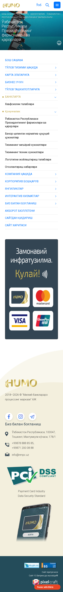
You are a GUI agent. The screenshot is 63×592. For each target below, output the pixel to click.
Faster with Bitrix (45, 586)
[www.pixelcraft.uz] (31, 582)
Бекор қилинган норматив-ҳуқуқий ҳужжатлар (27, 135)
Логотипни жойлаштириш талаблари (28, 159)
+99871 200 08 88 (23, 447)
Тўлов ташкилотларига (22, 89)
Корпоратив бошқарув (21, 181)
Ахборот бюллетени (20, 210)
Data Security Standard (31, 496)
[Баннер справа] (31, 291)
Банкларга (23, 14)
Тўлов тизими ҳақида (21, 67)
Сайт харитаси (16, 225)
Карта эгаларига (17, 74)
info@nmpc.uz (20, 454)
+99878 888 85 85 (23, 443)
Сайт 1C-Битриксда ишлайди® (43, 575)
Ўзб (38, 5)
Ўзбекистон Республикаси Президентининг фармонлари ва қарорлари (25, 122)
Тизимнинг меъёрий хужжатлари (25, 144)
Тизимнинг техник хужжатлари (24, 152)
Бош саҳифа (8, 14)
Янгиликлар (14, 188)
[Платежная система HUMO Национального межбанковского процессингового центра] (11, 5)
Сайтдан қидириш (19, 218)
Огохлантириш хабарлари (21, 166)
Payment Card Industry (31, 491)
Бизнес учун (14, 82)
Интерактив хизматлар (22, 196)
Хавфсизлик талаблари (19, 104)
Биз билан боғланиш (20, 203)
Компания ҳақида (18, 174)
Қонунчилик (38, 14)
